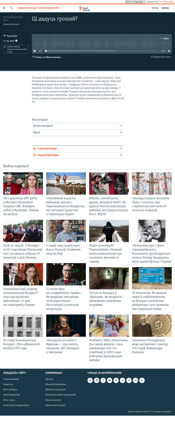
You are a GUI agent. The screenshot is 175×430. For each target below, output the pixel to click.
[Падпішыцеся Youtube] (109, 380)
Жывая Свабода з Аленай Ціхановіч (38, 8)
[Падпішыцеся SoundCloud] (122, 380)
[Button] (10, 36)
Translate (169, 2)
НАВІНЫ (165, 8)
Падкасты (8, 384)
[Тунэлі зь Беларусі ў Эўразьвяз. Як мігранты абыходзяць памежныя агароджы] (109, 278)
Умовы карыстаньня (55, 405)
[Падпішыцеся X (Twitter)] (103, 380)
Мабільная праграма (55, 390)
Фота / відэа (9, 400)
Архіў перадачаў (11, 395)
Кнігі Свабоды (10, 390)
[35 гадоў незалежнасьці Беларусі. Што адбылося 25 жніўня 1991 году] (23, 325)
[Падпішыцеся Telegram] (135, 380)
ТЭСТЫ (155, 8)
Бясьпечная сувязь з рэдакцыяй (60, 395)
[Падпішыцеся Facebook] (96, 380)
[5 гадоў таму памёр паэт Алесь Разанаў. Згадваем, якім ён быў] (66, 231)
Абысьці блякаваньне (55, 384)
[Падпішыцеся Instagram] (129, 380)
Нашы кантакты (53, 400)
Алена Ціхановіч (11, 24)
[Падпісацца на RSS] (142, 380)
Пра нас (49, 379)
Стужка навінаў (11, 379)
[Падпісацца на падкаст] (116, 380)
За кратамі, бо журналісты (16, 405)
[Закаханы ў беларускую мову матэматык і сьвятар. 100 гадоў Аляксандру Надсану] (152, 325)
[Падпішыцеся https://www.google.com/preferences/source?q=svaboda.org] (90, 380)
